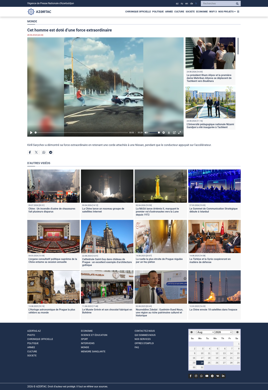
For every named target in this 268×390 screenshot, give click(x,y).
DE (191, 3)
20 (224, 358)
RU (182, 3)
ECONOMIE (202, 11)
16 (194, 358)
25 (209, 362)
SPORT (84, 339)
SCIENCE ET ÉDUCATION (94, 335)
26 (217, 362)
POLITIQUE (158, 11)
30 (194, 367)
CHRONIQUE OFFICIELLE (138, 11)
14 (231, 353)
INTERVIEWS (87, 343)
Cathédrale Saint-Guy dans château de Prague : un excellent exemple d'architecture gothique (107, 262)
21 (231, 358)
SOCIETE (190, 11)
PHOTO (31, 335)
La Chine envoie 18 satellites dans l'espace (213, 309)
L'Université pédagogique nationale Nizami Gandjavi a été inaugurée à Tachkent (210, 126)
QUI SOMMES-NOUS (145, 335)
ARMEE (169, 11)
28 (231, 362)
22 (238, 358)
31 (202, 367)
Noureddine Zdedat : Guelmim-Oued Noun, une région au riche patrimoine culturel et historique (159, 312)
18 (209, 358)
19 (217, 358)
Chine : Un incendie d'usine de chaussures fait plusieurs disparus (52, 210)
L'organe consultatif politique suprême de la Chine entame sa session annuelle (53, 260)
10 (202, 353)
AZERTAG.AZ (34, 331)
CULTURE (179, 11)
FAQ (137, 347)
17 (202, 358)
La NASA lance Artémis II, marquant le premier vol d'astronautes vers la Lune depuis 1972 (157, 211)
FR (196, 3)
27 (224, 362)
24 (202, 362)
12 (217, 353)
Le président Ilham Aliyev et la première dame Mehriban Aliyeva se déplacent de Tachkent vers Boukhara (209, 78)
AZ (177, 3)
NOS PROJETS (226, 11)
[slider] (81, 132)
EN (186, 3)
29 (238, 362)
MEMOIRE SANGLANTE (93, 351)
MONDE (32, 21)
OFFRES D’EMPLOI (144, 343)
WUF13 (213, 11)
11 (209, 353)
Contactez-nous (145, 331)
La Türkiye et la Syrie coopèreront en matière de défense (210, 260)
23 (194, 362)
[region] (212, 83)
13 (224, 353)
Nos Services (143, 339)
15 (238, 353)
